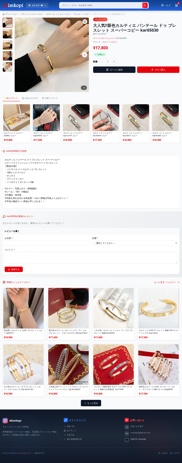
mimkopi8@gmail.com (140, 432)
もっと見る (92, 403)
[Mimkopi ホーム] (13, 5)
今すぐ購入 (160, 69)
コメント (10, 249)
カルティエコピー (109, 42)
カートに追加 (116, 69)
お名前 (9, 238)
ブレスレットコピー (81, 14)
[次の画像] (84, 55)
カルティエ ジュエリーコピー (58, 14)
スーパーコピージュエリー (104, 38)
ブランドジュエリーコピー (32, 14)
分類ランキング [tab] (51, 98)
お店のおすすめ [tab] (31, 98)
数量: (95, 61)
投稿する (15, 269)
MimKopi (15, 420)
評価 (95, 238)
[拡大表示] (84, 21)
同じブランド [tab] (11, 98)
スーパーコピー (20, 453)
